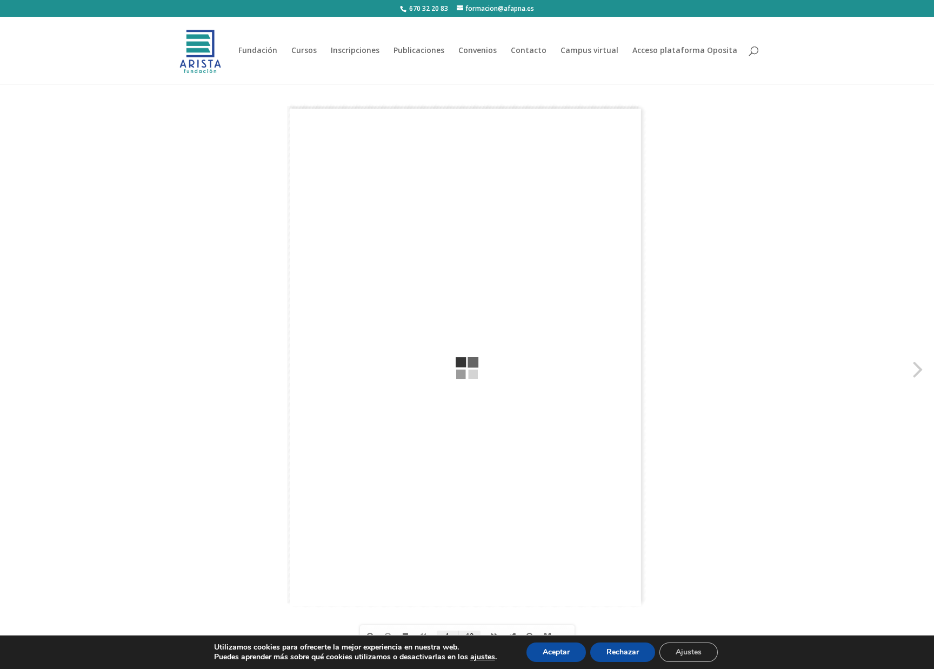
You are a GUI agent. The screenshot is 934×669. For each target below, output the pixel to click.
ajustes (482, 657)
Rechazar (622, 652)
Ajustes (689, 652)
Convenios (477, 51)
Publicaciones (418, 51)
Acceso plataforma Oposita (684, 51)
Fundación (257, 51)
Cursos (304, 51)
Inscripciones (355, 51)
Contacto (528, 51)
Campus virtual (589, 51)
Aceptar (556, 652)
